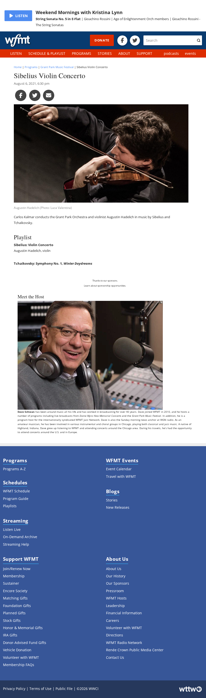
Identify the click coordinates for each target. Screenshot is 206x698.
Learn (87, 285)
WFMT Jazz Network (87, 420)
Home (18, 67)
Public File (64, 688)
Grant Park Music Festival (57, 67)
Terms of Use (40, 688)
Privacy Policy (14, 688)
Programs (31, 67)
